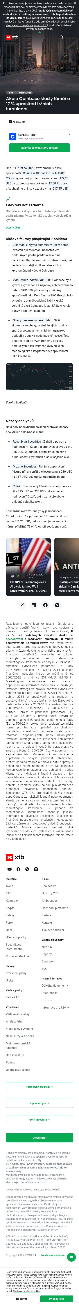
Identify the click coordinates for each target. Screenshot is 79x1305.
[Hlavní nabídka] (71, 37)
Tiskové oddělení (53, 930)
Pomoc (10, 1062)
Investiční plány (16, 973)
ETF (8, 893)
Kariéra (46, 915)
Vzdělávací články (18, 1014)
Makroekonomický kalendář (18, 1045)
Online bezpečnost (18, 1070)
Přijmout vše (56, 1298)
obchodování (14, 639)
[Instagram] (36, 869)
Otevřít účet (40, 1137)
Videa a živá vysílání (19, 1029)
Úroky (9, 980)
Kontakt (47, 922)
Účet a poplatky (16, 937)
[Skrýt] (40, 32)
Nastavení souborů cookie (56, 1255)
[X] (57, 605)
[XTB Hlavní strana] (10, 37)
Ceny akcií (48, 961)
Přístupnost (49, 993)
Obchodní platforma (55, 908)
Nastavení (22, 1298)
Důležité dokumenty (55, 985)
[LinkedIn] (33, 605)
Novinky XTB (50, 893)
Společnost (49, 886)
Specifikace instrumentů (14, 947)
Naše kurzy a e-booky (20, 1036)
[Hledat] (61, 37)
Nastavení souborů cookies (26, 1291)
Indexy (10, 915)
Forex (9, 922)
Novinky (47, 947)
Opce (9, 930)
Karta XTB (12, 997)
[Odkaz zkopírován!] (21, 605)
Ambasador (49, 900)
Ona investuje (15, 1055)
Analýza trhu (14, 1021)
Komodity (12, 900)
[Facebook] (45, 605)
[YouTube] (9, 869)
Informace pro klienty (56, 1007)
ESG (44, 969)
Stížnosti (47, 1000)
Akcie (9, 886)
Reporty (47, 954)
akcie (58, 168)
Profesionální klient (18, 956)
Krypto (32, 245)
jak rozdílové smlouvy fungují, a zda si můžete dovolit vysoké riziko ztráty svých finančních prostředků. (39, 21)
